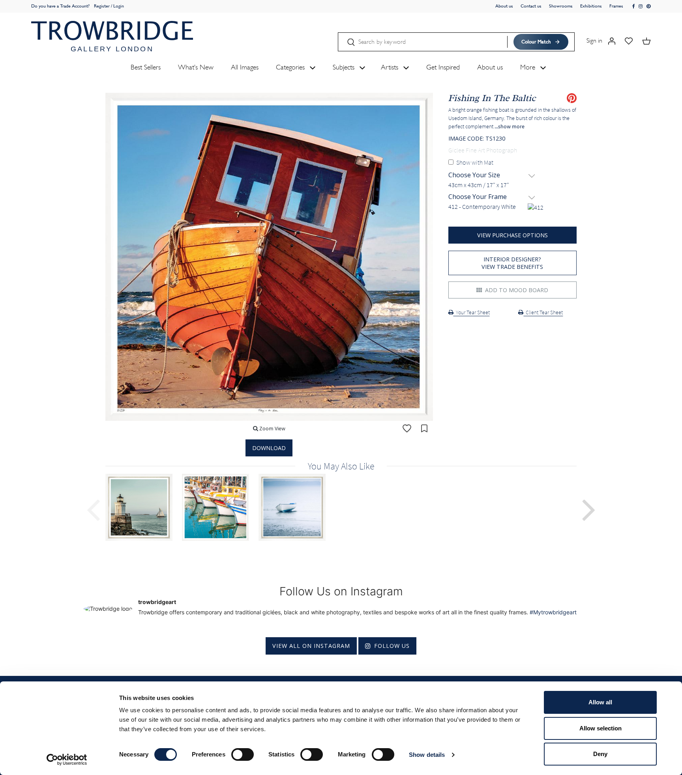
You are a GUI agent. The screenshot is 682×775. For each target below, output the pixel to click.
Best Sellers (146, 67)
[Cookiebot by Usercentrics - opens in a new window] (66, 760)
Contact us (531, 6)
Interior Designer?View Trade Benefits (512, 262)
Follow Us (392, 645)
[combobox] (512, 185)
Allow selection (600, 728)
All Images (245, 67)
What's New (196, 67)
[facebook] (633, 6)
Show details (427, 754)
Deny (600, 754)
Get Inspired (443, 67)
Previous (93, 509)
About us (504, 6)
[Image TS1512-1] (143, 507)
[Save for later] (424, 428)
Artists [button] (390, 67)
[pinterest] (648, 6)
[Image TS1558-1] (220, 507)
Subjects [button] (344, 67)
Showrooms (561, 6)
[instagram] (641, 6)
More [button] (528, 67)
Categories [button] (291, 67)
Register (102, 6)
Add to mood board (515, 290)
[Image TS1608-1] (297, 507)
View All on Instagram (311, 645)
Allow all (600, 702)
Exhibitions (591, 6)
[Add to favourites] (407, 428)
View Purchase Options (512, 235)
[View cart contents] (646, 40)
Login (118, 6)
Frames (616, 6)
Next (589, 509)
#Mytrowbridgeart (553, 612)
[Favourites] (629, 40)
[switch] (242, 754)
